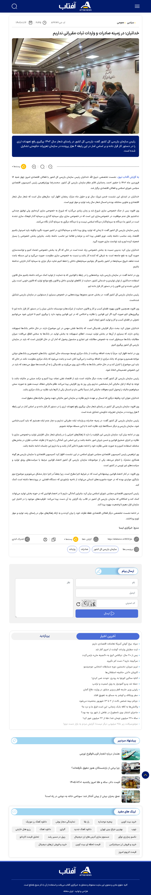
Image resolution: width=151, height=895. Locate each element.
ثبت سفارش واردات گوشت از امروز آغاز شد (117, 649)
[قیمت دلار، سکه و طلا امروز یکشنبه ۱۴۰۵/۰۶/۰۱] (130, 782)
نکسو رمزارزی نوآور (127, 837)
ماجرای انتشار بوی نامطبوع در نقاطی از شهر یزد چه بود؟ (109, 712)
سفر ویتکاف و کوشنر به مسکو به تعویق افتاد (116, 695)
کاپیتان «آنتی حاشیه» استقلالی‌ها (121, 672)
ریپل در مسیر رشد (56, 837)
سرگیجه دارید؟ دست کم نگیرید (122, 661)
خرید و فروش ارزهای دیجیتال (52, 844)
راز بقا (86, 822)
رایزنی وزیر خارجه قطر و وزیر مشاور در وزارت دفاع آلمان (110, 690)
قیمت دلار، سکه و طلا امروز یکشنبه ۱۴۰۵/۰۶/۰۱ (95, 782)
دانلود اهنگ (45, 829)
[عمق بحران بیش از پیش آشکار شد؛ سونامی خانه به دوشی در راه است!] (130, 796)
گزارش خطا (87, 539)
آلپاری (62, 829)
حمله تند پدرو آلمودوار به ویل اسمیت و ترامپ (115, 684)
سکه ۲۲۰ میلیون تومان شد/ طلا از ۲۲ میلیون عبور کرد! (110, 718)
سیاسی (130, 23)
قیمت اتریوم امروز (127, 852)
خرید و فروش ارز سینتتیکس (122, 844)
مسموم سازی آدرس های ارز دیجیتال (91, 837)
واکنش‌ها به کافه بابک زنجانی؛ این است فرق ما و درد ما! (110, 707)
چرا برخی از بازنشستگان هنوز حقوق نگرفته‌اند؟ (95, 768)
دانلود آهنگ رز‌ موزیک (36, 822)
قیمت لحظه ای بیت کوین (88, 844)
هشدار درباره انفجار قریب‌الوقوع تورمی (100, 754)
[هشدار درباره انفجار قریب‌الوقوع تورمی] (130, 754)
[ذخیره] (53, 539)
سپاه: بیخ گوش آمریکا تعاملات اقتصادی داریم (115, 644)
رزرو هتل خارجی (23, 829)
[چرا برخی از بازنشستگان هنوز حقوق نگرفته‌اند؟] (130, 768)
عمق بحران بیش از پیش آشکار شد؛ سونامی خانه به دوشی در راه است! (82, 796)
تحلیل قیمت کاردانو (29, 837)
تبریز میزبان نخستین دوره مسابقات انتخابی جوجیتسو (111, 667)
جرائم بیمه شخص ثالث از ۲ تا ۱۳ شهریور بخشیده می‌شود (108, 701)
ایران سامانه (68, 891)
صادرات (84, 549)
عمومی (120, 23)
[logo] (76, 5)
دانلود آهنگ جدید (83, 829)
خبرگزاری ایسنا (125, 528)
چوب (133, 829)
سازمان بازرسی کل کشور (105, 549)
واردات (72, 549)
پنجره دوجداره (105, 822)
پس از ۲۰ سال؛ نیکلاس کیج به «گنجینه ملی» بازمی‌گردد (110, 655)
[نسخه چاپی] (45, 539)
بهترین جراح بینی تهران (111, 829)
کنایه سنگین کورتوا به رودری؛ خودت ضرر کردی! (115, 678)
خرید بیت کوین (128, 822)
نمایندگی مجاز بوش (65, 822)
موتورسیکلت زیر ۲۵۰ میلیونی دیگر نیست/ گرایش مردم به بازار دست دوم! (100, 724)
